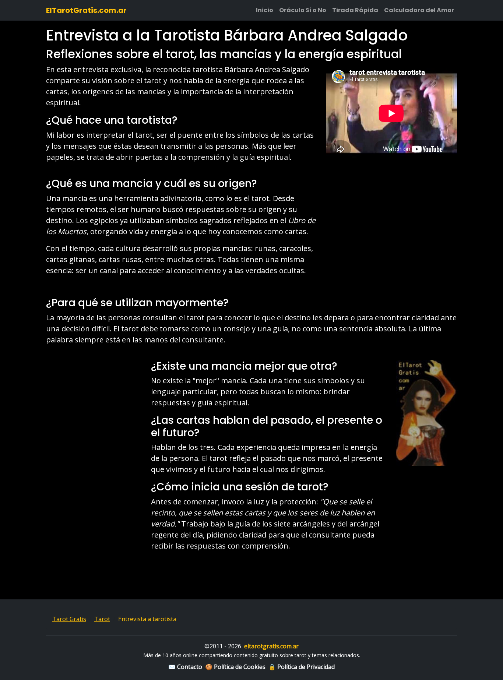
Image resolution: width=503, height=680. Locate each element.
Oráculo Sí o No (302, 10)
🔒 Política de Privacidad (301, 667)
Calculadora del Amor (419, 10)
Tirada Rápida (355, 10)
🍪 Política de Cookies (235, 667)
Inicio (264, 10)
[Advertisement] (391, 230)
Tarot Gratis (69, 619)
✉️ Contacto (185, 667)
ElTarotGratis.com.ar (86, 10)
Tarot (102, 619)
